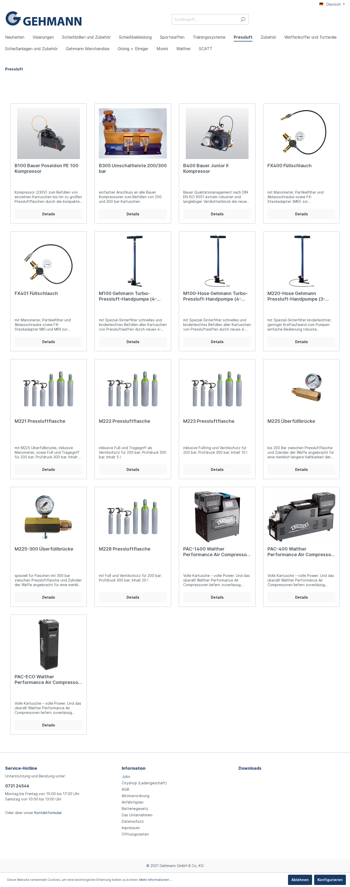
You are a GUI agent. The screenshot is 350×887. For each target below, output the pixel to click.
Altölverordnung (135, 796)
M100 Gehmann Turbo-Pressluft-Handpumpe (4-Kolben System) (128, 296)
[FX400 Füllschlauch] (301, 133)
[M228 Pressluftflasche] (133, 516)
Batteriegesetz (135, 808)
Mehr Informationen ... (155, 880)
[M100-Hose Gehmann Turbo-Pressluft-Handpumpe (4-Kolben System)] (217, 261)
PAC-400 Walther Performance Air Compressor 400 (300, 551)
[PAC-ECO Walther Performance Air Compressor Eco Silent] (49, 644)
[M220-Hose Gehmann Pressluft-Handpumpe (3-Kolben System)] (301, 261)
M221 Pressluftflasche (40, 421)
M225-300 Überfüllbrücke (44, 549)
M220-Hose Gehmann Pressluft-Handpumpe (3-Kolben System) (296, 296)
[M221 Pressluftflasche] (49, 389)
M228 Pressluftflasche (124, 549)
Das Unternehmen (137, 815)
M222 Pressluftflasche (124, 421)
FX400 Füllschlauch (289, 165)
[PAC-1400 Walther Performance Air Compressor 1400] (217, 516)
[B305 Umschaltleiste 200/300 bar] (133, 133)
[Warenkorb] (342, 19)
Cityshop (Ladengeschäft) (144, 783)
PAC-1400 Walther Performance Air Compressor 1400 (216, 551)
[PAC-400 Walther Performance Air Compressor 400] (301, 516)
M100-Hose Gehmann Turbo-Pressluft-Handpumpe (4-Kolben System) (215, 296)
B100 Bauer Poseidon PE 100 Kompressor (46, 168)
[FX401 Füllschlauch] (49, 261)
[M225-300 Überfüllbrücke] (49, 516)
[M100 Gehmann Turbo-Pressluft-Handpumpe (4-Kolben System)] (133, 261)
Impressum (131, 828)
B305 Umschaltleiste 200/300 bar (133, 168)
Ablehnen (300, 880)
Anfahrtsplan (132, 802)
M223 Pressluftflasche (208, 421)
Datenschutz (133, 821)
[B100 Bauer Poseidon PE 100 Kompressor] (49, 133)
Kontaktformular (47, 812)
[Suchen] (243, 19)
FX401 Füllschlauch (36, 293)
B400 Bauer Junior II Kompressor (206, 168)
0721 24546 (17, 785)
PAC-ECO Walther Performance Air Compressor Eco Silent (47, 679)
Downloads (250, 768)
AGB (125, 789)
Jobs (126, 776)
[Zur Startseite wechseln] (43, 18)
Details (48, 214)
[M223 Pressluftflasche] (217, 389)
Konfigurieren (330, 880)
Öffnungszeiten (135, 834)
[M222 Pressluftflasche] (133, 389)
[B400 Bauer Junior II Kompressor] (217, 133)
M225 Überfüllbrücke (291, 421)
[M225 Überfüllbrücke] (301, 389)
